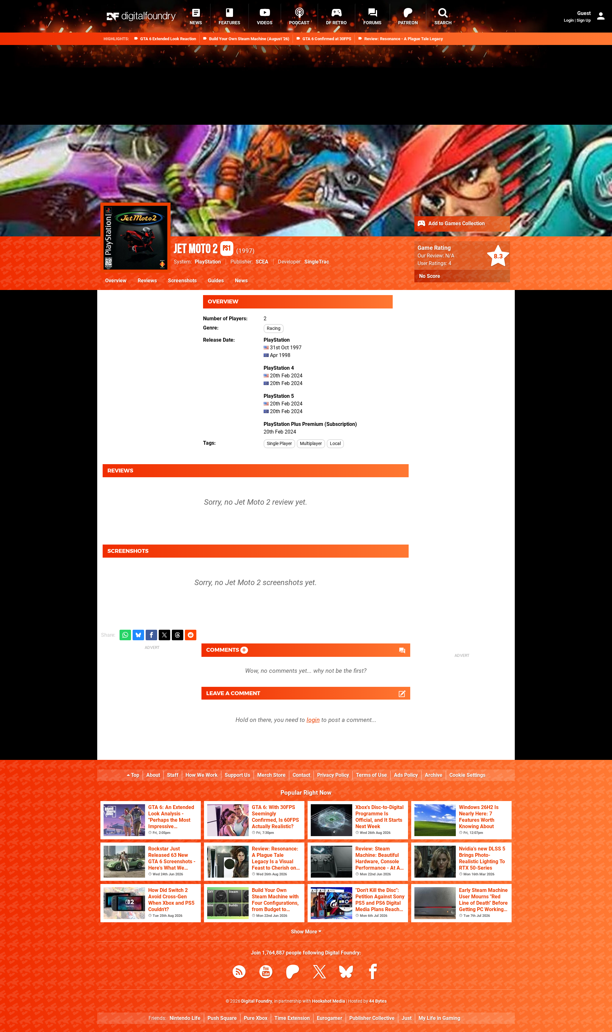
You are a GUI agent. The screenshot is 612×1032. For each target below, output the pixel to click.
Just (407, 1018)
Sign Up (584, 20)
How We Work (202, 775)
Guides (216, 281)
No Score (429, 276)
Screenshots (182, 281)
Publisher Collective (372, 1018)
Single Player (279, 443)
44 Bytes (378, 1001)
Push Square (222, 1018)
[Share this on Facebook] (151, 635)
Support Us (237, 775)
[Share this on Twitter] (164, 635)
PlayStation (208, 262)
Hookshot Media (328, 1001)
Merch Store (271, 775)
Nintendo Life (185, 1018)
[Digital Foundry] (141, 16)
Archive (433, 775)
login (313, 720)
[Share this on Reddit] (190, 635)
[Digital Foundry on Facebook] (373, 973)
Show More (304, 932)
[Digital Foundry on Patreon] (292, 973)
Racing (273, 328)
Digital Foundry (256, 1001)
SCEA (262, 262)
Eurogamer (329, 1018)
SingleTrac (316, 262)
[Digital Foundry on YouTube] (266, 973)
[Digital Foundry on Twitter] (319, 973)
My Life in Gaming (439, 1018)
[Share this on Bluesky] (138, 635)
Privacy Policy (333, 775)
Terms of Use (371, 775)
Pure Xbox (255, 1018)
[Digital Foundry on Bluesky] (346, 973)
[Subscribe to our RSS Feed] (239, 973)
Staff (172, 775)
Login (569, 20)
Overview (116, 281)
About (153, 775)
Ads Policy (406, 775)
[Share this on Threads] (177, 635)
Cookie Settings (467, 775)
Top (134, 775)
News (241, 281)
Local (335, 443)
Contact (301, 775)
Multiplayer (311, 443)
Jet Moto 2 (202, 249)
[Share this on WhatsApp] (125, 635)
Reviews (147, 281)
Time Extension (292, 1018)
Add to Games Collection (456, 223)
